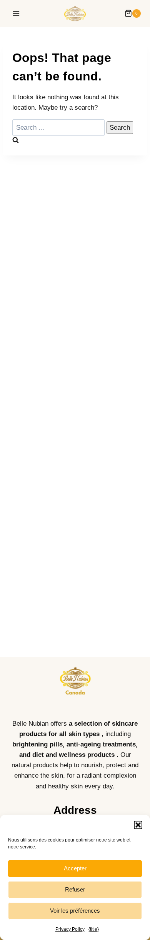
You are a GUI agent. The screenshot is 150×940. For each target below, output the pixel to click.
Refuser (75, 889)
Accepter (75, 868)
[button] (138, 825)
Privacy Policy (70, 929)
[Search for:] (59, 127)
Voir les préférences (75, 910)
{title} (93, 929)
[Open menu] (16, 13)
